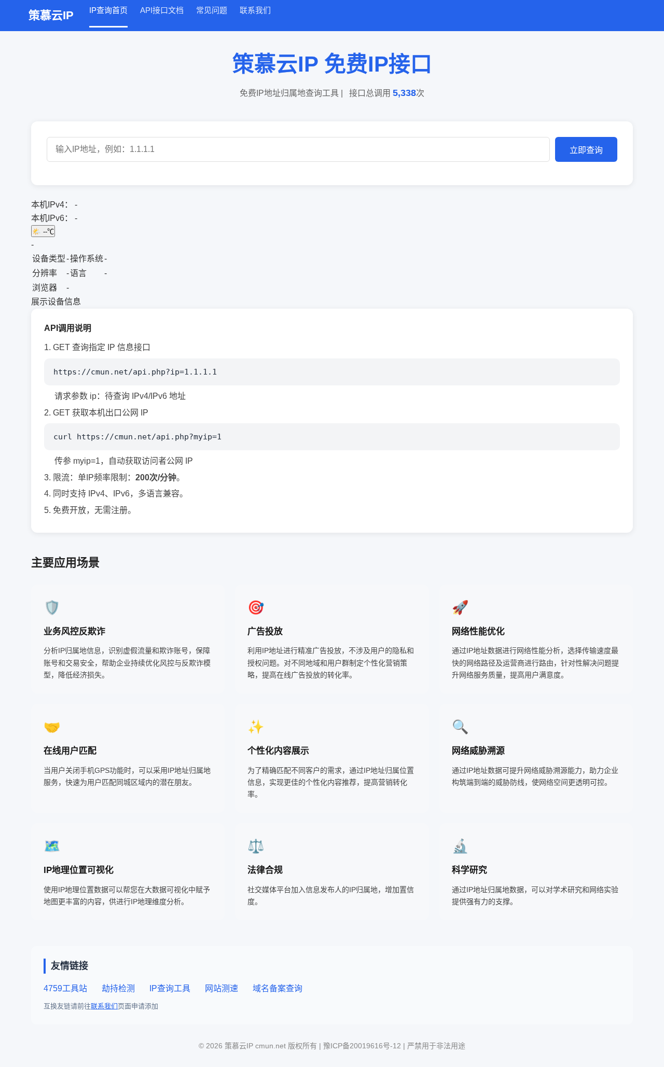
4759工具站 (65, 988)
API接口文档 (162, 10)
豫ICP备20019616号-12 (363, 1046)
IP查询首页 (108, 10)
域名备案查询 (277, 988)
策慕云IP (51, 15)
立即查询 (586, 150)
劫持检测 (118, 988)
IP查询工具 (169, 988)
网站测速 (221, 988)
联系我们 (255, 10)
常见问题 (211, 10)
